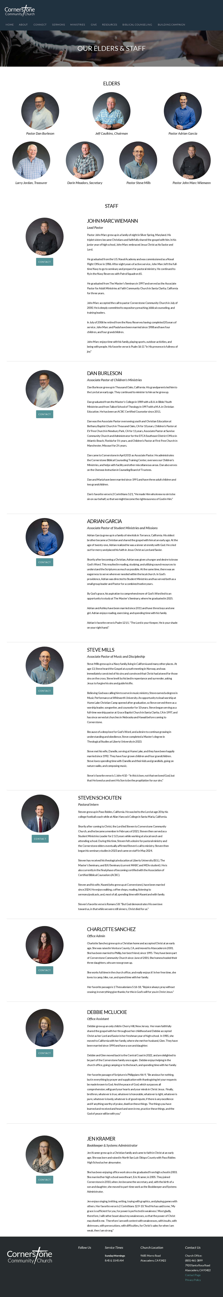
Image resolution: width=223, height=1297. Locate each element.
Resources (109, 24)
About (23, 24)
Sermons (58, 24)
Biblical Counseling (137, 24)
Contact (44, 261)
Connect (40, 24)
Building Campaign (171, 24)
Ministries (78, 24)
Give (94, 24)
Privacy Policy (193, 1280)
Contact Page (193, 1275)
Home (10, 24)
